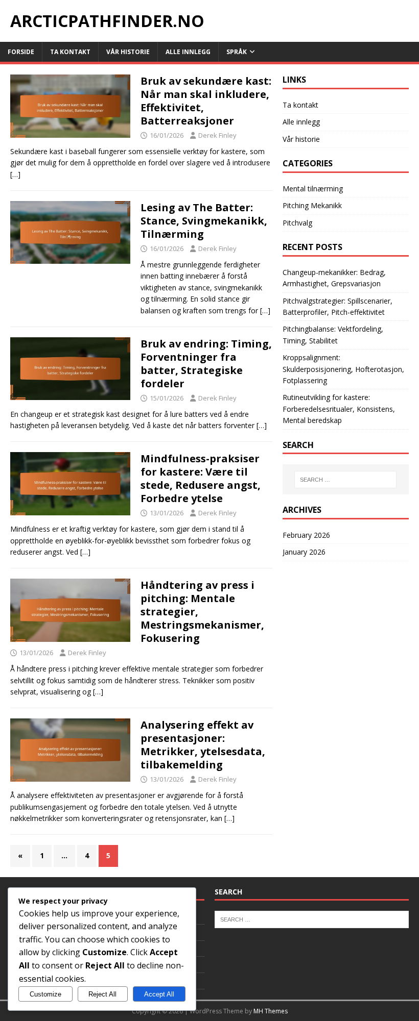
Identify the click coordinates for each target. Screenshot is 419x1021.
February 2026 (306, 535)
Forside (21, 51)
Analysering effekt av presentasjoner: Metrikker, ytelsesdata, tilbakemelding (203, 744)
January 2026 (304, 552)
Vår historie (128, 51)
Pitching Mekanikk (312, 205)
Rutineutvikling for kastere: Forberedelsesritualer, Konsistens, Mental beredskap (339, 408)
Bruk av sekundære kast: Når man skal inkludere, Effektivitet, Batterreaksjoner (206, 101)
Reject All (102, 994)
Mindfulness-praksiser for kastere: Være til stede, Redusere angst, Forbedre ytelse (201, 478)
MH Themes (270, 1011)
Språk (236, 51)
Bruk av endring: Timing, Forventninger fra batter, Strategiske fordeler (206, 363)
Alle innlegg (188, 51)
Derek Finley (217, 135)
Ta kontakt (70, 51)
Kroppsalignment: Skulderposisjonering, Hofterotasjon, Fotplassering (343, 369)
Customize (45, 994)
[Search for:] (345, 479)
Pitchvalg (297, 223)
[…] (15, 174)
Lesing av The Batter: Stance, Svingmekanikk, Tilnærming (204, 221)
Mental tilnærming (313, 188)
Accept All (159, 994)
